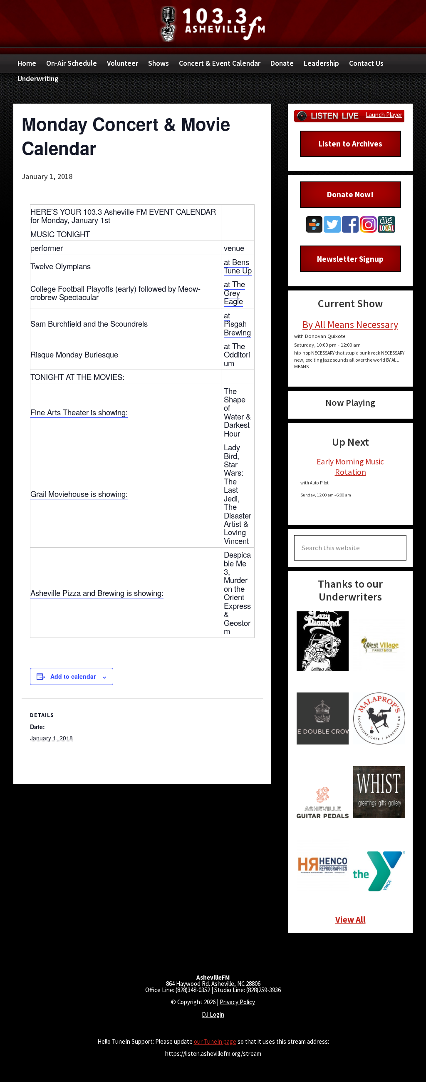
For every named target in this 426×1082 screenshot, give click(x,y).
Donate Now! (350, 194)
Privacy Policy (237, 1002)
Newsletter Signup (350, 259)
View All (350, 919)
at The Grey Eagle (234, 292)
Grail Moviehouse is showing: (79, 493)
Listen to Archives (350, 144)
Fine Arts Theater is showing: (79, 412)
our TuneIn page (215, 1041)
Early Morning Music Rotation (350, 467)
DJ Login (213, 1014)
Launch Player (384, 115)
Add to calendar (73, 676)
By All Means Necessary (350, 324)
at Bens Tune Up (238, 265)
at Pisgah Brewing (237, 324)
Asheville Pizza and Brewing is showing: (96, 592)
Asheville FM (213, 24)
